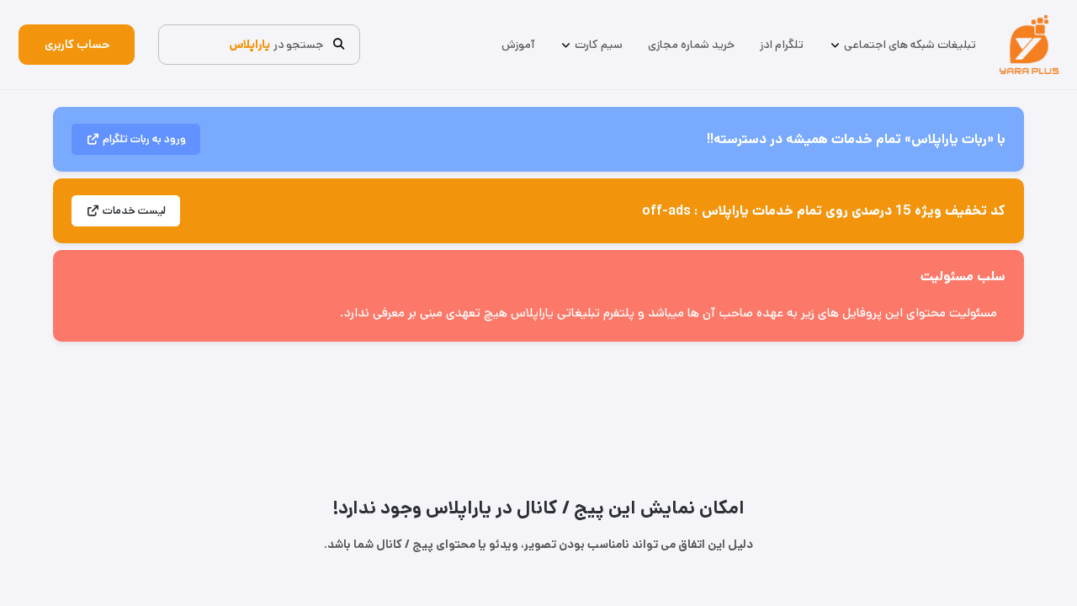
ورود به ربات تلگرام (144, 139)
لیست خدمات (134, 211)
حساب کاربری (77, 44)
